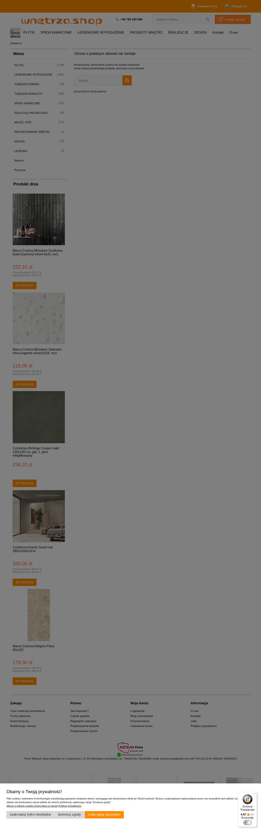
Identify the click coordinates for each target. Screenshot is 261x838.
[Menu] (254, 794)
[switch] (247, 822)
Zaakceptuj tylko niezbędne (30, 814)
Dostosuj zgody (69, 814)
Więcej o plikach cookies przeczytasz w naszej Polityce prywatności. (44, 806)
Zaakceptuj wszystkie (104, 814)
